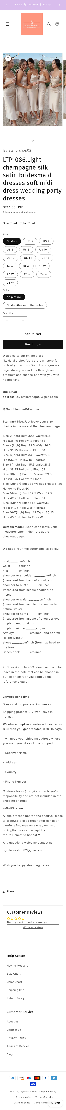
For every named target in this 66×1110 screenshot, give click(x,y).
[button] (7, 24)
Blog (10, 1054)
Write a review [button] (33, 927)
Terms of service (44, 1097)
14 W (10, 266)
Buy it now (33, 344)
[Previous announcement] (6, 5)
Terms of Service (18, 1046)
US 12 (11, 257)
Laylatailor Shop (28, 1091)
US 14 (28, 257)
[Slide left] (25, 140)
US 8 (26, 249)
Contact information (45, 1102)
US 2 (30, 241)
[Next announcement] (59, 5)
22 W (27, 274)
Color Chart (27, 223)
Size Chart (10, 223)
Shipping (7, 212)
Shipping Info (15, 990)
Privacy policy (24, 1097)
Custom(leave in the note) (25, 305)
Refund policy (48, 1091)
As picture (14, 297)
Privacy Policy (16, 1037)
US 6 (10, 249)
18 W (42, 266)
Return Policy (16, 998)
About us (12, 1021)
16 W (26, 266)
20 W (10, 274)
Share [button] (10, 891)
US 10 (43, 249)
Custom (12, 241)
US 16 (46, 257)
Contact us (14, 1029)
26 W (10, 282)
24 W (43, 274)
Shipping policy (22, 1102)
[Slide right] (41, 140)
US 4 (46, 241)
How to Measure (17, 965)
